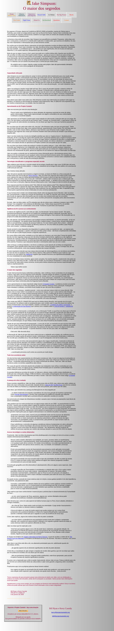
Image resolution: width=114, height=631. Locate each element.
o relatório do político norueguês (60, 304)
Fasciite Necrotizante (21, 394)
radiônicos (29, 254)
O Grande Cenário (48, 284)
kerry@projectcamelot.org (60, 612)
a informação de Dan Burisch (22, 306)
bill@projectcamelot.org (60, 616)
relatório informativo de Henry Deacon (35, 537)
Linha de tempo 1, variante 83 (63, 306)
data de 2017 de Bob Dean (53, 385)
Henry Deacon (33, 175)
